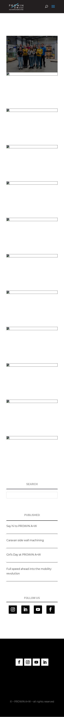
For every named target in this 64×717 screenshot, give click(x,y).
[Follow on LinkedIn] (25, 609)
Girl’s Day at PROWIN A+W (23, 554)
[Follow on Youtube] (38, 609)
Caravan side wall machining (25, 540)
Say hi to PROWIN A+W (21, 526)
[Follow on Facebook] (50, 609)
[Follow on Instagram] (13, 609)
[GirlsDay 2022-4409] (32, 472)
